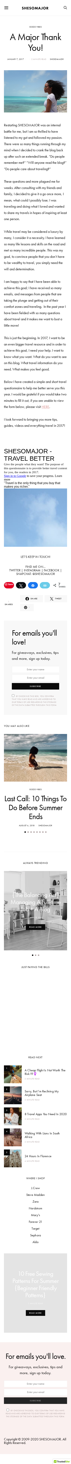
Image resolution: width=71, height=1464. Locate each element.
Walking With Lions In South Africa (42, 1135)
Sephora (35, 1235)
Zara (36, 1201)
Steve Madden (35, 1195)
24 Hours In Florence (38, 1156)
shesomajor (57, 59)
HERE (45, 406)
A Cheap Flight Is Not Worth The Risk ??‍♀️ (45, 1072)
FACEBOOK (51, 570)
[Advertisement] (35, 1010)
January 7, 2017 (15, 59)
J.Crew (35, 1188)
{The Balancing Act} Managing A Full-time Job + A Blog (35, 902)
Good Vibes (35, 27)
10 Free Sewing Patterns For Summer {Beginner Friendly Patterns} (35, 1284)
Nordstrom (35, 1208)
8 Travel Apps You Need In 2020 (46, 1114)
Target (35, 1228)
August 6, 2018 (27, 825)
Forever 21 (35, 1222)
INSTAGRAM (32, 570)
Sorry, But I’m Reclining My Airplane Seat (42, 1093)
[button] (25, 832)
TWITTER (15, 570)
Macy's (35, 1215)
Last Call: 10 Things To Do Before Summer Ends (35, 807)
